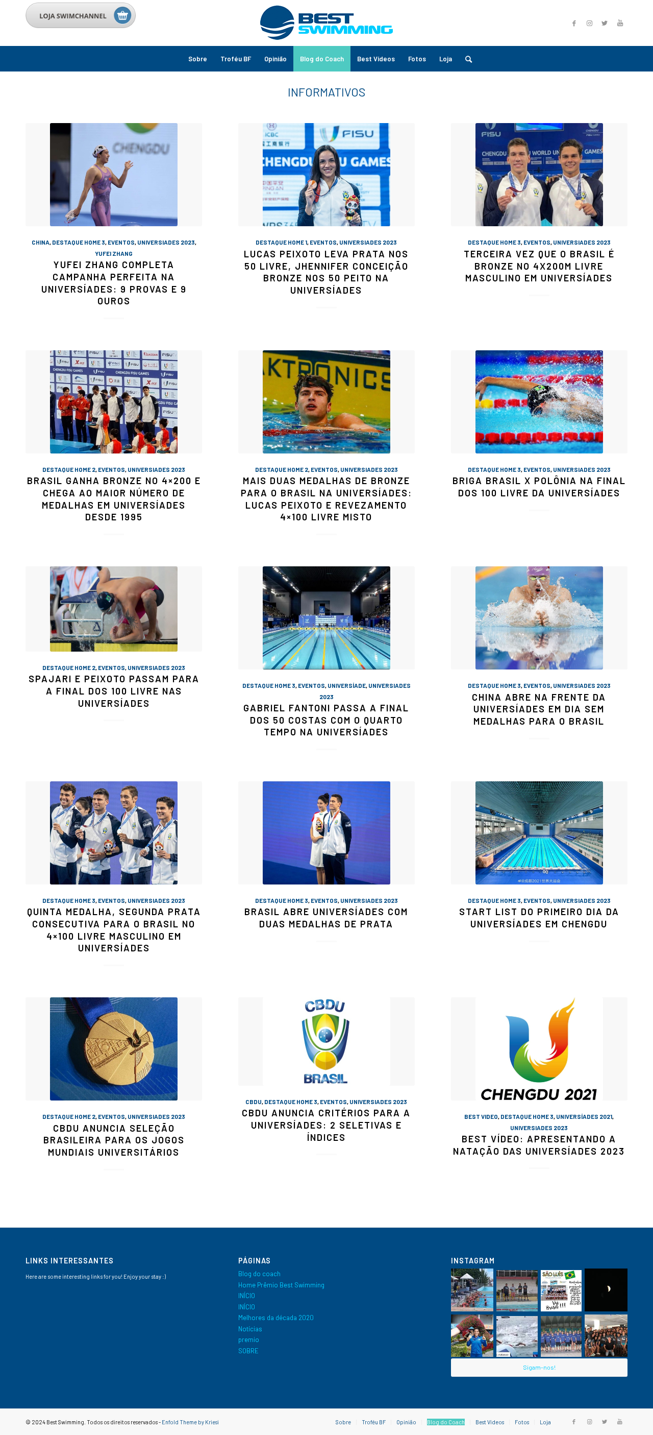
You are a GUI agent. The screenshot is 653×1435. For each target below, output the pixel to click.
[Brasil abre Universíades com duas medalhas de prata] (326, 832)
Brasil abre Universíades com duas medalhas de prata (326, 917)
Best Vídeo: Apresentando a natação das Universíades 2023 (539, 1145)
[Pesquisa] (465, 58)
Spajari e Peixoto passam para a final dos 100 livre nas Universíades (114, 690)
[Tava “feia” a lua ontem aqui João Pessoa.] (606, 1290)
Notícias (250, 1329)
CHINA (40, 242)
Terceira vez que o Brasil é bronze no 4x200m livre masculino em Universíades (539, 265)
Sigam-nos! (539, 1367)
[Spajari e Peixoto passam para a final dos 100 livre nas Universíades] (114, 609)
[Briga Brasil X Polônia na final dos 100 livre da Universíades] (539, 401)
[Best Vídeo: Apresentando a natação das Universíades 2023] (539, 1049)
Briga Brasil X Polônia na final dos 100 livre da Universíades (539, 486)
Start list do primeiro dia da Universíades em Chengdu (539, 917)
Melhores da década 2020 (276, 1317)
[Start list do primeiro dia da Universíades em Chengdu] (539, 832)
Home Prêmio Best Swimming (281, 1285)
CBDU (253, 1101)
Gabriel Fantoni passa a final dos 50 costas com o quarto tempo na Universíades (326, 719)
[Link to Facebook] (574, 23)
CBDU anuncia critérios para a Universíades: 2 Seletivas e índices (326, 1124)
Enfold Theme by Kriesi (190, 1422)
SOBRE (248, 1351)
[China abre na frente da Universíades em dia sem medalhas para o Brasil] (539, 617)
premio (248, 1339)
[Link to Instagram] (589, 23)
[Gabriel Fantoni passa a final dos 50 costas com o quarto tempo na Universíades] (326, 617)
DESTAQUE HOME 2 (68, 469)
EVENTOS (121, 242)
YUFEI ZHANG (114, 253)
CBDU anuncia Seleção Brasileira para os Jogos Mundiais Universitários (114, 1140)
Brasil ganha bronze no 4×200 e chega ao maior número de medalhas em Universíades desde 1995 (114, 498)
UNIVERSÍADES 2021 (584, 1116)
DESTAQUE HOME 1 (281, 242)
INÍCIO (246, 1296)
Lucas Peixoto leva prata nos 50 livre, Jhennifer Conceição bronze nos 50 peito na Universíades (326, 272)
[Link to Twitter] (604, 23)
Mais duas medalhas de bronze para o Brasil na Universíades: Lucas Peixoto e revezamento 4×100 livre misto (326, 498)
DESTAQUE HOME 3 (78, 242)
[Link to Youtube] (619, 23)
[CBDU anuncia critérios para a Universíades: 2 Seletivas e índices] (326, 1041)
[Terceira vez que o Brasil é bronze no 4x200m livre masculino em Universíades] (539, 174)
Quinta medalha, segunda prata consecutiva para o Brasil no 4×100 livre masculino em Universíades (114, 929)
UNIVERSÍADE (347, 685)
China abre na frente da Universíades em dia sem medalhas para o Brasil (539, 709)
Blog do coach (259, 1274)
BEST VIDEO (481, 1116)
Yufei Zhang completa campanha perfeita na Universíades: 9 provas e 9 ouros (114, 282)
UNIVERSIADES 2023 (166, 242)
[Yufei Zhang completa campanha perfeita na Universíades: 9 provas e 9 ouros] (114, 174)
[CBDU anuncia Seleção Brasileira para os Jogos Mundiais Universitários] (114, 1049)
